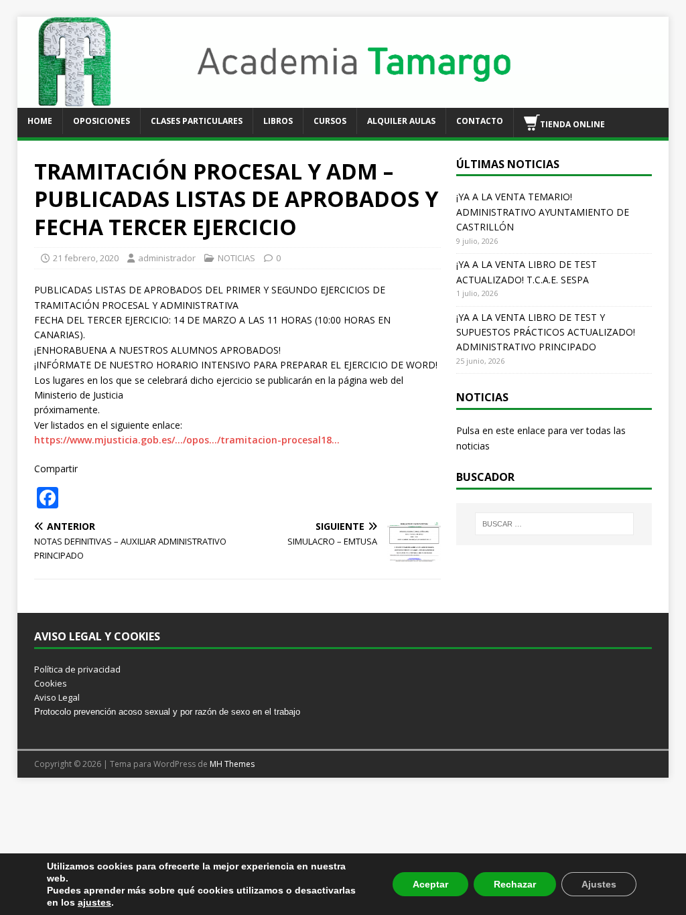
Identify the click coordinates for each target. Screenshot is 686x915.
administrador (167, 258)
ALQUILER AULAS (401, 121)
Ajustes (598, 884)
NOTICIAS (236, 258)
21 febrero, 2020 (86, 258)
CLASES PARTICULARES (197, 121)
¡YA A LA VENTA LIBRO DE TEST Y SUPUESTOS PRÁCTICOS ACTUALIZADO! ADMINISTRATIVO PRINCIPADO (545, 332)
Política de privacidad (77, 669)
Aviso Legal (57, 697)
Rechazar (515, 884)
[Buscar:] (554, 523)
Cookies (50, 683)
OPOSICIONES (101, 121)
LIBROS (278, 121)
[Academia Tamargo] (343, 99)
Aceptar (430, 884)
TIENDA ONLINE (572, 123)
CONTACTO (479, 121)
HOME (39, 121)
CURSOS (330, 121)
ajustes (94, 902)
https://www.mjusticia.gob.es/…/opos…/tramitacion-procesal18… (187, 439)
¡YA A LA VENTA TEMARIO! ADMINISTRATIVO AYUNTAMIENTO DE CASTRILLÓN (542, 211)
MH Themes (232, 764)
